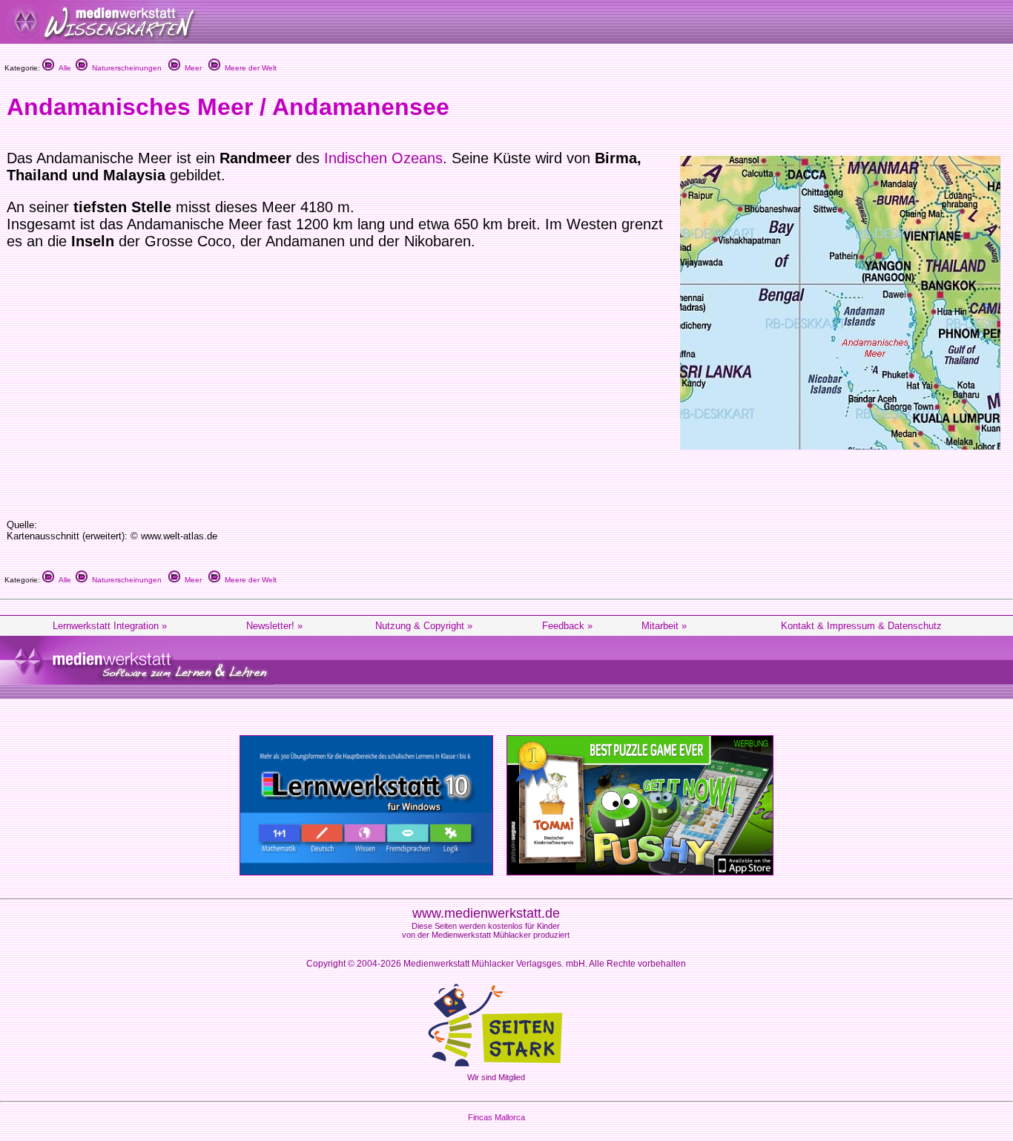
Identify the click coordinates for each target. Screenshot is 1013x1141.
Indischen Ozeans (383, 158)
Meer (191, 68)
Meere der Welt (248, 68)
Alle (62, 68)
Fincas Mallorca (496, 1117)
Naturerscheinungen (125, 68)
